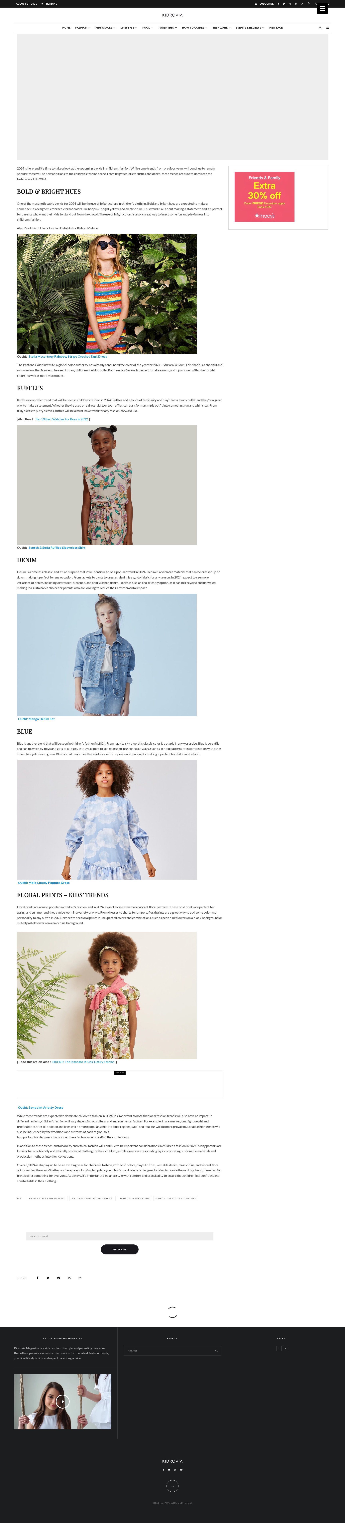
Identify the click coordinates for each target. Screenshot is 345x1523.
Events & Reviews (248, 27)
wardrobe (190, 743)
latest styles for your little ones (176, 1198)
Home (66, 27)
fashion (92, 174)
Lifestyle (127, 27)
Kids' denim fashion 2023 (135, 1198)
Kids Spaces (103, 27)
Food (146, 27)
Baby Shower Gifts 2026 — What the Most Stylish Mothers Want (292, 1419)
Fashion (81, 27)
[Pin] (58, 1277)
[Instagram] (290, 4)
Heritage (276, 27)
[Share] (38, 1277)
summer (37, 912)
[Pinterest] (295, 4)
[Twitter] (284, 4)
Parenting (166, 27)
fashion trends (205, 1126)
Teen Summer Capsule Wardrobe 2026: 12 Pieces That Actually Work (289, 1362)
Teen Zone (220, 27)
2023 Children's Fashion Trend (47, 1198)
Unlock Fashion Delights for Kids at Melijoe (68, 228)
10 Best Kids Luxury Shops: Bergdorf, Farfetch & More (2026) (290, 1400)
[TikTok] (301, 4)
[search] (216, 1350)
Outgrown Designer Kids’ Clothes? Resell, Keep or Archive (293, 1381)
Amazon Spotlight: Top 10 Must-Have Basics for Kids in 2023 (102, 1087)
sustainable (40, 588)
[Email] (79, 1277)
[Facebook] (278, 4)
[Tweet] (48, 1277)
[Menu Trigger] (322, 8)
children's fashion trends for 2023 (93, 1198)
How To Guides (193, 27)
